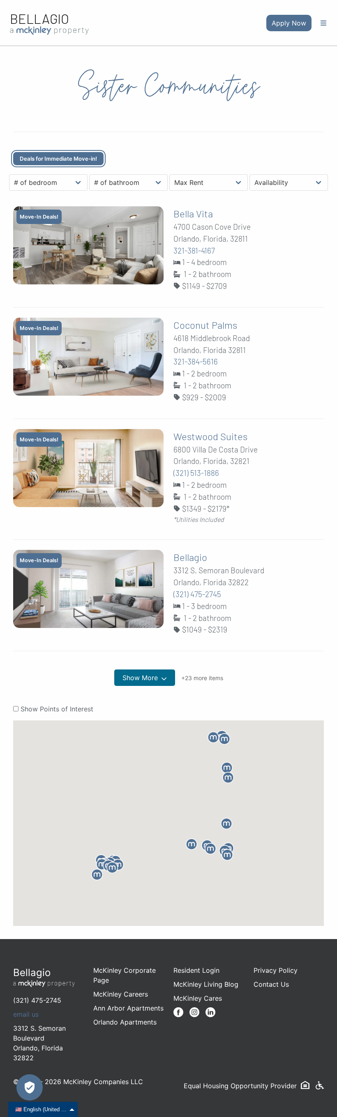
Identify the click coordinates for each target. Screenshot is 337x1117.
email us (26, 1014)
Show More (140, 678)
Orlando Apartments (125, 1022)
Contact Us (271, 984)
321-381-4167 (194, 250)
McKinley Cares (197, 998)
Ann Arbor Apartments (128, 1008)
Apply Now (289, 23)
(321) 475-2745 (197, 594)
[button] (228, 778)
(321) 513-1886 (196, 473)
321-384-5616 (195, 361)
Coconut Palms (205, 325)
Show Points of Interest (57, 709)
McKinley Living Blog (205, 984)
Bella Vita (193, 213)
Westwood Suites (210, 436)
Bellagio (39, 18)
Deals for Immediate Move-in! (58, 158)
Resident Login (196, 970)
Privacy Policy (276, 970)
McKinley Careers (120, 994)
